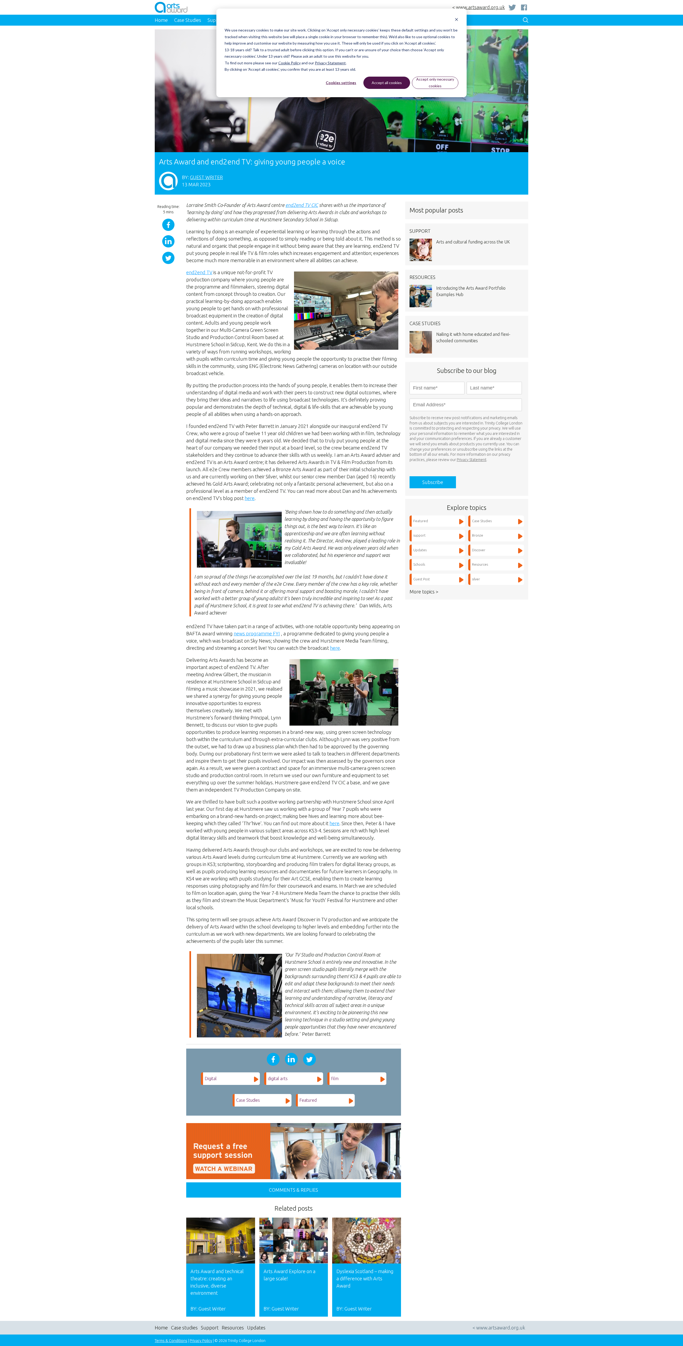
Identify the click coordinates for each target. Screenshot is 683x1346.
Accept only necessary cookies (435, 82)
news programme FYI (257, 633)
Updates (420, 550)
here (250, 498)
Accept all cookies (387, 82)
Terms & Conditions (171, 1341)
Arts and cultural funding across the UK (473, 241)
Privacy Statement (330, 63)
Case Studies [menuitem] (187, 20)
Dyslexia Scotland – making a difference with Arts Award (365, 1278)
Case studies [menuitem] (184, 1327)
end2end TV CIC (301, 205)
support (419, 535)
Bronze (477, 535)
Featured (308, 1100)
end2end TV (199, 272)
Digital (211, 1078)
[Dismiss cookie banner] (456, 20)
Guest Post (421, 579)
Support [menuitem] (210, 1327)
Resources (480, 564)
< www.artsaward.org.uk (478, 7)
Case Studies (248, 1100)
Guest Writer (206, 177)
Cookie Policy (289, 63)
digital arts (278, 1078)
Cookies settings (341, 82)
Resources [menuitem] (233, 1327)
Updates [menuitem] (256, 1327)
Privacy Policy (201, 1341)
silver (476, 579)
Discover (478, 550)
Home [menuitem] (161, 20)
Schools (419, 564)
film (335, 1078)
